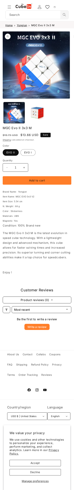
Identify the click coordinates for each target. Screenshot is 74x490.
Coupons (54, 354)
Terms (11, 374)
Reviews (46, 374)
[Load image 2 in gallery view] (36, 112)
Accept (35, 463)
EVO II (10, 152)
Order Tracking (28, 374)
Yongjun (22, 25)
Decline (35, 472)
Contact (28, 354)
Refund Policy (40, 364)
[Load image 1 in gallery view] (14, 112)
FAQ (10, 364)
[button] (9, 7)
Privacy (57, 364)
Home (9, 25)
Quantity (7, 160)
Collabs (41, 354)
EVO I (28, 152)
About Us (13, 354)
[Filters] (6, 309)
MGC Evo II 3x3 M (43, 25)
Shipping (7, 140)
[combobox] (37, 15)
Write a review (37, 327)
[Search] (64, 15)
